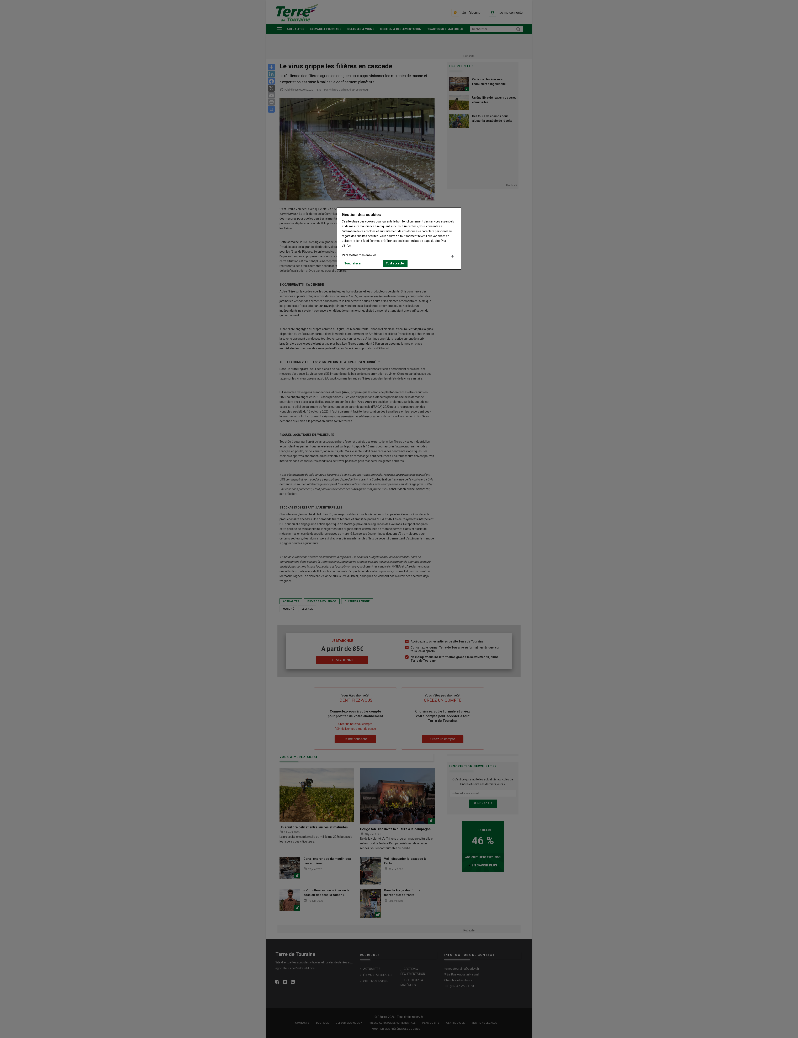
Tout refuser (353, 263)
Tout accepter (395, 263)
